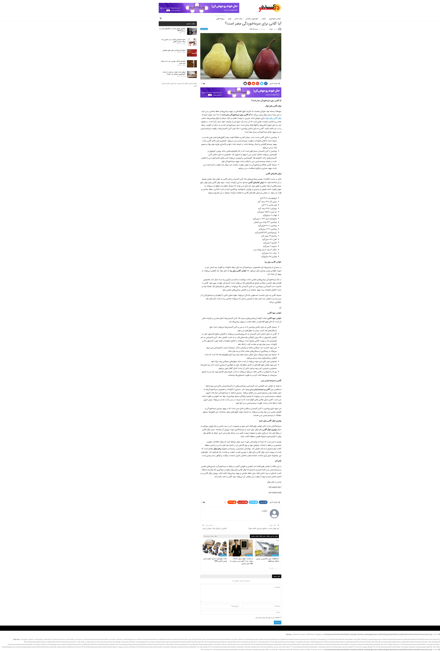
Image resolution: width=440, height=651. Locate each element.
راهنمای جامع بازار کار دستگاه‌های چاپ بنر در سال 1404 (172, 29)
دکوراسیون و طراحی (252, 18)
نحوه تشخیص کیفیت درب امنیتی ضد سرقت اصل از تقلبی (173, 40)
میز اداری (173, 83)
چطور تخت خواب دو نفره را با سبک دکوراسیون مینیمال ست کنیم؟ (174, 73)
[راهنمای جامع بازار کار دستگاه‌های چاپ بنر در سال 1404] (192, 31)
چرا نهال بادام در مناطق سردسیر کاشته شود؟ (263, 528)
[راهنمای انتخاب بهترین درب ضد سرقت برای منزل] (192, 63)
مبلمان (264, 18)
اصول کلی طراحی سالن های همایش (174, 50)
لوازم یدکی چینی (183, 83)
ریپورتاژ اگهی (220, 18)
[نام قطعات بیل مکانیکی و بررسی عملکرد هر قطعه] (267, 548)
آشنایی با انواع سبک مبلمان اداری (215, 528)
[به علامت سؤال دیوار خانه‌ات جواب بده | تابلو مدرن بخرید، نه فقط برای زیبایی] (241, 548)
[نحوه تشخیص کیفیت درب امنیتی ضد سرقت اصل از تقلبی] (192, 42)
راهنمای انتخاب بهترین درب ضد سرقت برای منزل (173, 62)
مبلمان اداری (193, 83)
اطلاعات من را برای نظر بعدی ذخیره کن (267, 617)
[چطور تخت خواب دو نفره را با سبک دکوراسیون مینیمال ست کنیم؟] (192, 74)
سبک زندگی (238, 18)
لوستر (229, 18)
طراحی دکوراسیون (274, 18)
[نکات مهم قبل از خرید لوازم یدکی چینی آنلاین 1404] (215, 548)
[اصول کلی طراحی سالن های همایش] (192, 53)
